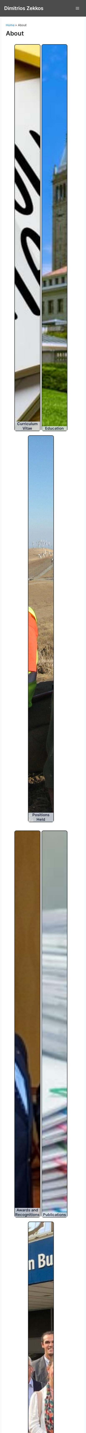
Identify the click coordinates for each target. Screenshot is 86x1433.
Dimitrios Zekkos (23, 8)
